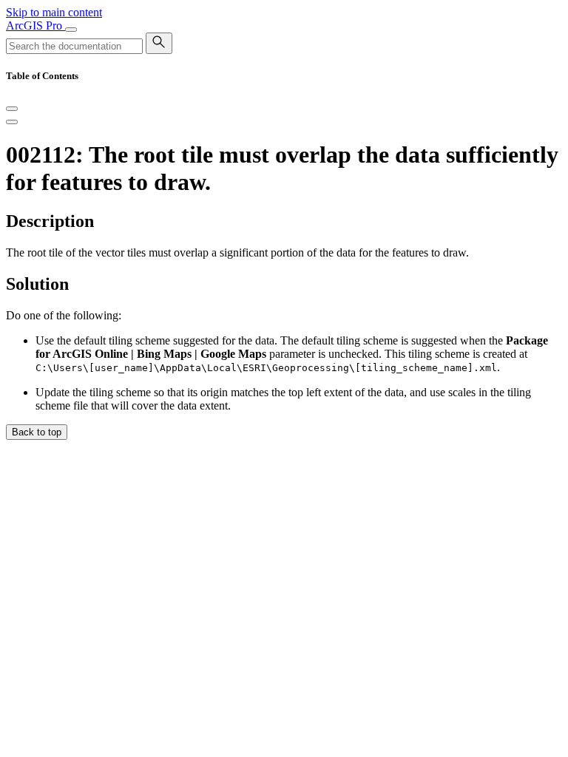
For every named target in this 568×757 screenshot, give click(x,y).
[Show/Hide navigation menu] (71, 29)
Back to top (36, 432)
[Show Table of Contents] (12, 122)
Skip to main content (54, 12)
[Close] (12, 108)
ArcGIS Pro (35, 25)
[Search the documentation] (159, 43)
